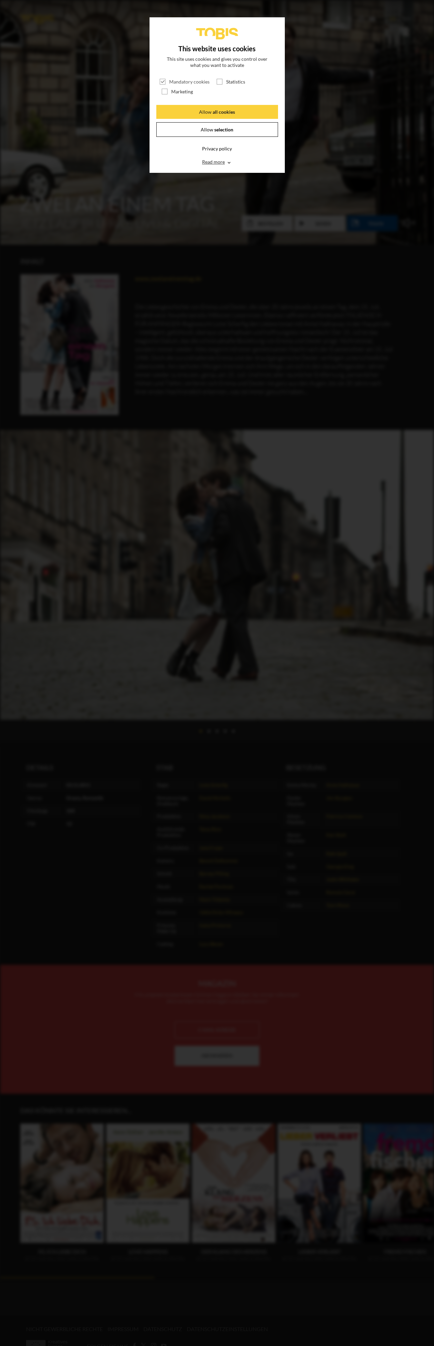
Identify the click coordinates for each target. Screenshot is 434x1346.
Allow (217, 112)
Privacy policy (217, 148)
